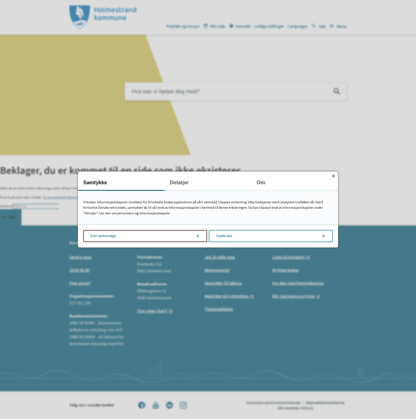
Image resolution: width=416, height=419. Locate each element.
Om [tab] (261, 182)
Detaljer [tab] (179, 182)
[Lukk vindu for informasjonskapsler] (333, 176)
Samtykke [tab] (95, 182)
